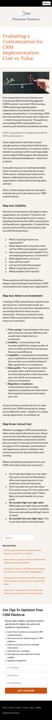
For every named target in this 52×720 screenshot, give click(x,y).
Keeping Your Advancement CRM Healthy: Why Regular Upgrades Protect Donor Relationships (23, 591)
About (18, 707)
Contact (25, 707)
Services (11, 707)
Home (5, 707)
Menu (46, 3)
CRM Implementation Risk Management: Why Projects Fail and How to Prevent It (22, 552)
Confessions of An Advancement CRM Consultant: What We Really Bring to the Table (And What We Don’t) (24, 581)
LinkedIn (38, 707)
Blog (31, 707)
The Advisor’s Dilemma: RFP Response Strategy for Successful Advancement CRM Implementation (25, 570)
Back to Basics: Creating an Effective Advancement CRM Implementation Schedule (25, 561)
